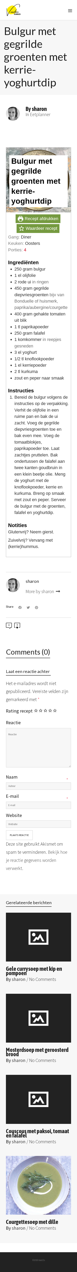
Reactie (13, 722)
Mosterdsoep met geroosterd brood (37, 1051)
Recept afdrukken (40, 218)
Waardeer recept (40, 228)
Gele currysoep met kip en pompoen (34, 970)
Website (14, 815)
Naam (12, 777)
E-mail (12, 796)
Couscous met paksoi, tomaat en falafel (37, 1133)
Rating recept (19, 711)
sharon (18, 979)
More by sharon (40, 591)
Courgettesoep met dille (32, 1221)
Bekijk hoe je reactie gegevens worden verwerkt (36, 860)
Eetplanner (40, 114)
